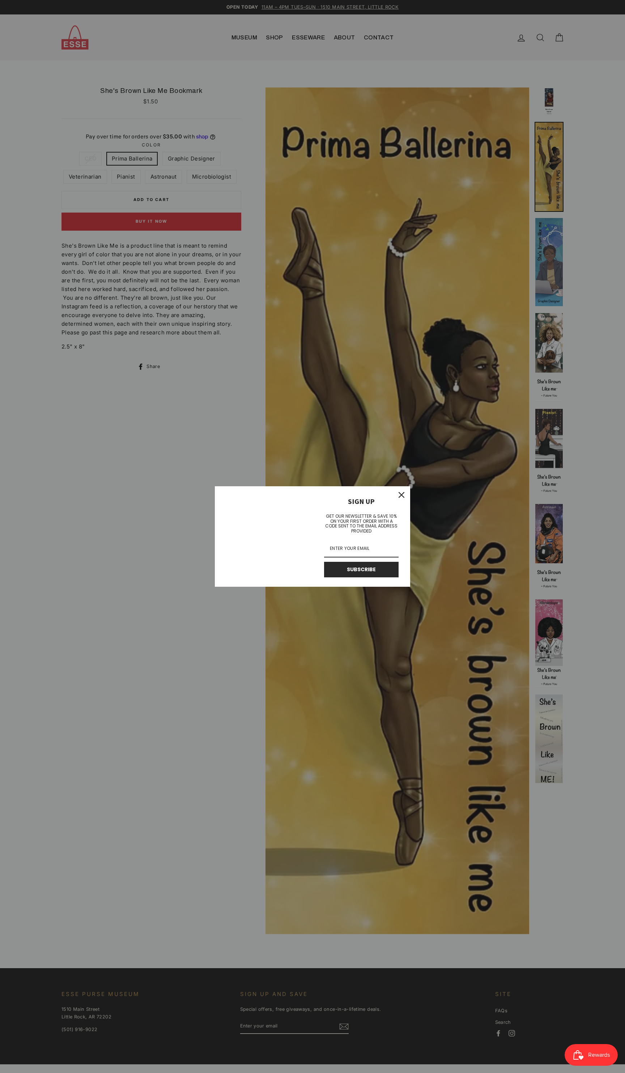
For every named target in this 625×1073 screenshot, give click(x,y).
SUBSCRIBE (361, 569)
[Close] (401, 495)
